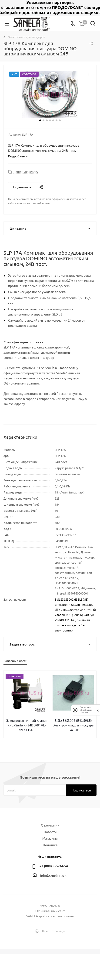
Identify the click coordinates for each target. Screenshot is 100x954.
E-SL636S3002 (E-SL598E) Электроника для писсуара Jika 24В (74, 604)
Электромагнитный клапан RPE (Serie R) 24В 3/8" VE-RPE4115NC (75, 615)
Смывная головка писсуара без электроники (72, 625)
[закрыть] (98, 710)
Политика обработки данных (86, 710)
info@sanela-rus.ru (53, 875)
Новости (50, 832)
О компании (50, 825)
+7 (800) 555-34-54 (54, 866)
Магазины (50, 838)
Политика (50, 845)
